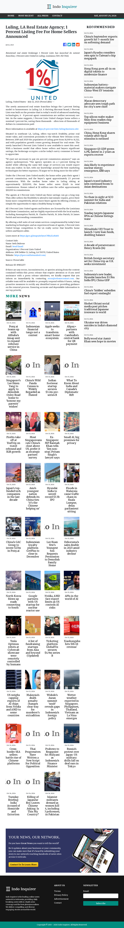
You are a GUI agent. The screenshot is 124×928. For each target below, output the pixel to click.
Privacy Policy (61, 895)
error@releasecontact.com (61, 278)
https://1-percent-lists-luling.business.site (58, 129)
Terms (57, 891)
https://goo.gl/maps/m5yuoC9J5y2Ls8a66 (39, 236)
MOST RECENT (26, 15)
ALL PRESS (42, 15)
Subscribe (100, 903)
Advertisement (61, 899)
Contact (58, 903)
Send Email (17, 246)
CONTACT (57, 15)
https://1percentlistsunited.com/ (30, 255)
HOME (11, 15)
